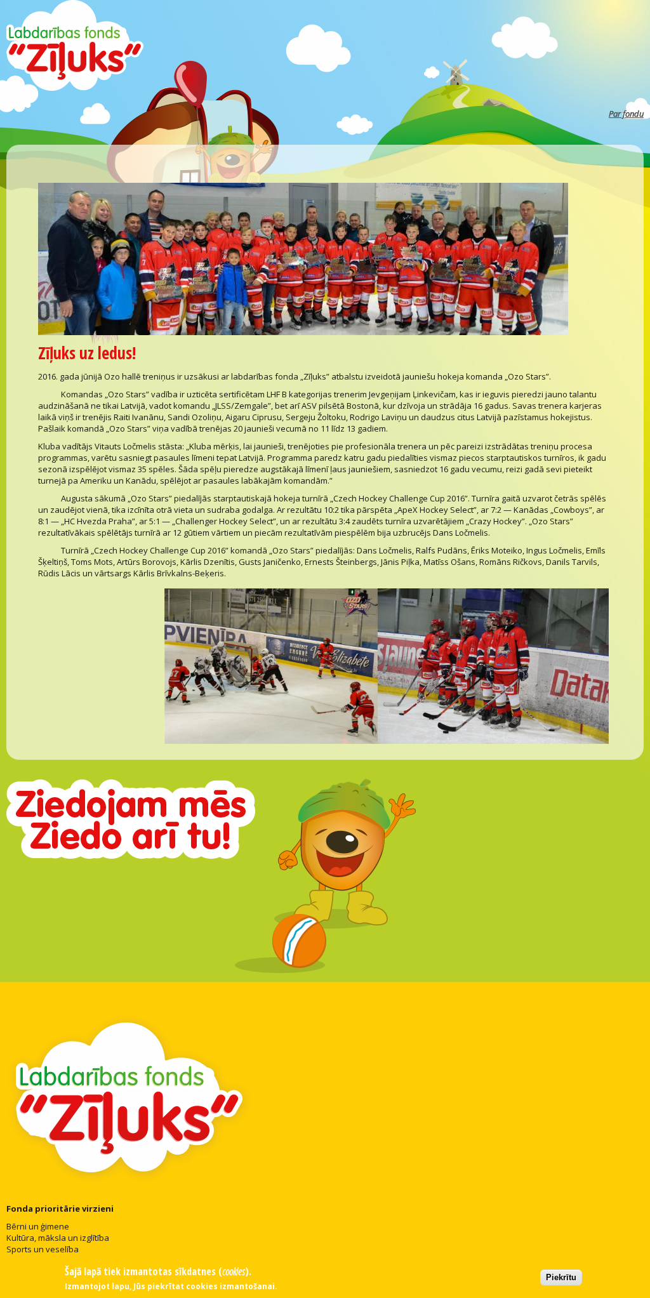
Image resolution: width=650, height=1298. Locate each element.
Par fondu (626, 113)
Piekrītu (561, 1277)
